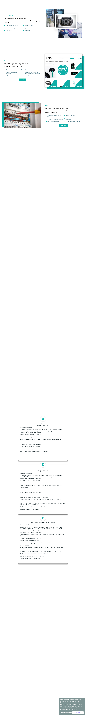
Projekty (72, 2)
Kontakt (80, 2)
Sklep (56, 2)
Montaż (50, 2)
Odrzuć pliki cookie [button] (66, 712)
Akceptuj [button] (77, 712)
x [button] (83, 698)
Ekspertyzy (64, 2)
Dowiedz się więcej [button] (72, 709)
